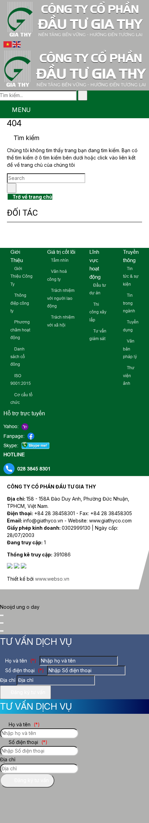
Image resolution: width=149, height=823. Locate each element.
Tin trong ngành (129, 303)
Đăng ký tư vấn (27, 692)
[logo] (74, 36)
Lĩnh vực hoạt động (94, 264)
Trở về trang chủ (31, 197)
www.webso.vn (52, 579)
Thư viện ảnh (128, 375)
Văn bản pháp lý (130, 349)
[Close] (1, 615)
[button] (4, 110)
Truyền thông (131, 256)
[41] (60, 236)
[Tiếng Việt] (7, 44)
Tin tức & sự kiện (131, 276)
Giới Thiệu (16, 256)
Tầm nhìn (59, 260)
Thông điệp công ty (19, 303)
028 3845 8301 (34, 468)
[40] (132, 236)
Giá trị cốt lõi (61, 252)
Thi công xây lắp (97, 312)
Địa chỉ (7, 680)
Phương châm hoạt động (20, 330)
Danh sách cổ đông (17, 357)
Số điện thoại (24, 670)
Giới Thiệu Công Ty (21, 276)
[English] (16, 44)
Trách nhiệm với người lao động (60, 298)
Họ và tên (20, 661)
